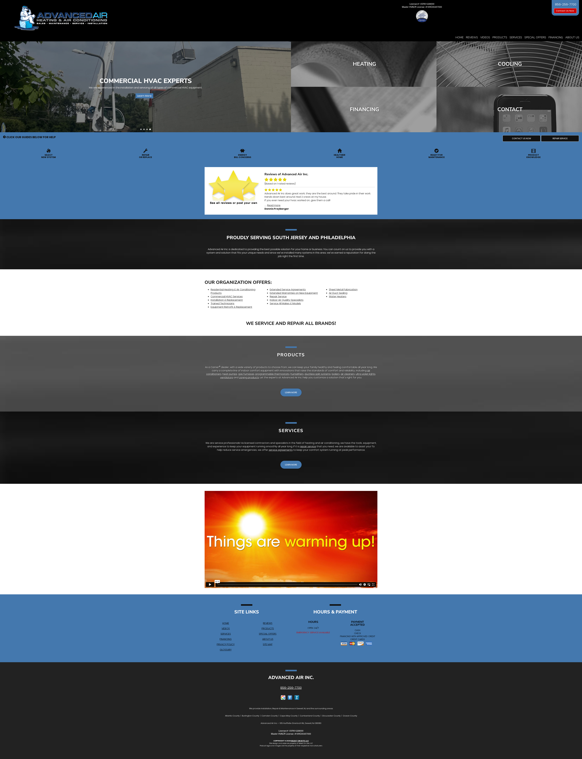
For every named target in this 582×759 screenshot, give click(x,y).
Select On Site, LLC (300, 741)
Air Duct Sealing (338, 293)
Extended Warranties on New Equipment (294, 293)
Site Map (268, 644)
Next (287, 86)
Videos (485, 37)
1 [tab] (141, 130)
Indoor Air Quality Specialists (286, 300)
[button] (521, 138)
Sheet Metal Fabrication (343, 289)
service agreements (281, 450)
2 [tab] (144, 130)
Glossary (226, 649)
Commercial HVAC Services (227, 296)
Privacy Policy (226, 644)
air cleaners (348, 374)
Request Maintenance (144, 96)
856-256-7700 (291, 688)
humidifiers (297, 374)
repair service (308, 446)
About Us (572, 37)
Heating (364, 64)
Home (459, 37)
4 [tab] (150, 130)
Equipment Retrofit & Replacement (231, 307)
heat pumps (229, 374)
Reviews (472, 37)
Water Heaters (337, 296)
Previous (2, 86)
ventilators (226, 377)
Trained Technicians (222, 303)
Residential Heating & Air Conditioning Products (233, 291)
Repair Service (278, 296)
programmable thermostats (272, 374)
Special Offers (535, 37)
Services (516, 37)
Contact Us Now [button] (565, 10)
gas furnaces (246, 374)
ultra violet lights (365, 374)
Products (499, 37)
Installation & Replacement (227, 300)
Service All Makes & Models (285, 303)
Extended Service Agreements (288, 289)
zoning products (249, 377)
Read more (273, 205)
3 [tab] (147, 130)
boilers (336, 374)
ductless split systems (318, 374)
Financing (556, 37)
